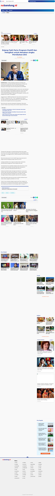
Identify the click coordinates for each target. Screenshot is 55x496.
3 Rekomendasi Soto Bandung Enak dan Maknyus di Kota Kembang (49, 323)
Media (40, 467)
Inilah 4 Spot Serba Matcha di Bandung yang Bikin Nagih (50, 332)
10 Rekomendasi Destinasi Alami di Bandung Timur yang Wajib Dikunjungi (40, 283)
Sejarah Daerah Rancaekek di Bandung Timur (41, 424)
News (7, 10)
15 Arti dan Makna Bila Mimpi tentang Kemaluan (43, 429)
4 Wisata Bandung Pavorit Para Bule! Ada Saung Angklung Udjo (40, 292)
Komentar (4, 60)
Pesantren (40, 471)
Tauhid (40, 476)
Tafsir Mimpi (33, 476)
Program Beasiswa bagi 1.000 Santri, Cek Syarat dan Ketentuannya (42, 434)
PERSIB (40, 469)
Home (3, 1)
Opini (24, 469)
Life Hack (16, 467)
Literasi (32, 467)
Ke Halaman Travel (45, 296)
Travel (38, 275)
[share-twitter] (35, 60)
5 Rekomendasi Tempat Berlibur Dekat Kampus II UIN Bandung (50, 283)
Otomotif (32, 469)
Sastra (32, 474)
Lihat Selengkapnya (45, 453)
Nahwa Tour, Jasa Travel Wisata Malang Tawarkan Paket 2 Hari (50, 292)
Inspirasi (40, 464)
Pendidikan (12, 192)
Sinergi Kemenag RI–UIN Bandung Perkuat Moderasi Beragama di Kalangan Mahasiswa (43, 449)
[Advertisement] (34, 10)
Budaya (24, 462)
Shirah (16, 476)
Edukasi (10, 10)
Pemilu (24, 471)
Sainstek (24, 474)
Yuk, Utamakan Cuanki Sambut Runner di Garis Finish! (41, 332)
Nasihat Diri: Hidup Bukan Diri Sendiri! (9, 189)
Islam (8, 12)
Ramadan (16, 474)
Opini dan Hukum (33, 1)
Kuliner (38, 315)
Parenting (17, 471)
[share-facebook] (34, 60)
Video (4, 12)
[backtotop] (27, 458)
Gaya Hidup (33, 464)
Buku (32, 462)
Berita (3, 192)
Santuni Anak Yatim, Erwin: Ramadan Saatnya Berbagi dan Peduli (42, 444)
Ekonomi (24, 464)
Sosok (24, 476)
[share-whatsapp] (37, 60)
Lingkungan (25, 467)
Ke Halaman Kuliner (45, 336)
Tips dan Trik (17, 478)
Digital (40, 462)
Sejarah (40, 474)
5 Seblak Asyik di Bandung (39, 323)
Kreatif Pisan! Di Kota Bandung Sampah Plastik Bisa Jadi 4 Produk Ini (42, 439)
